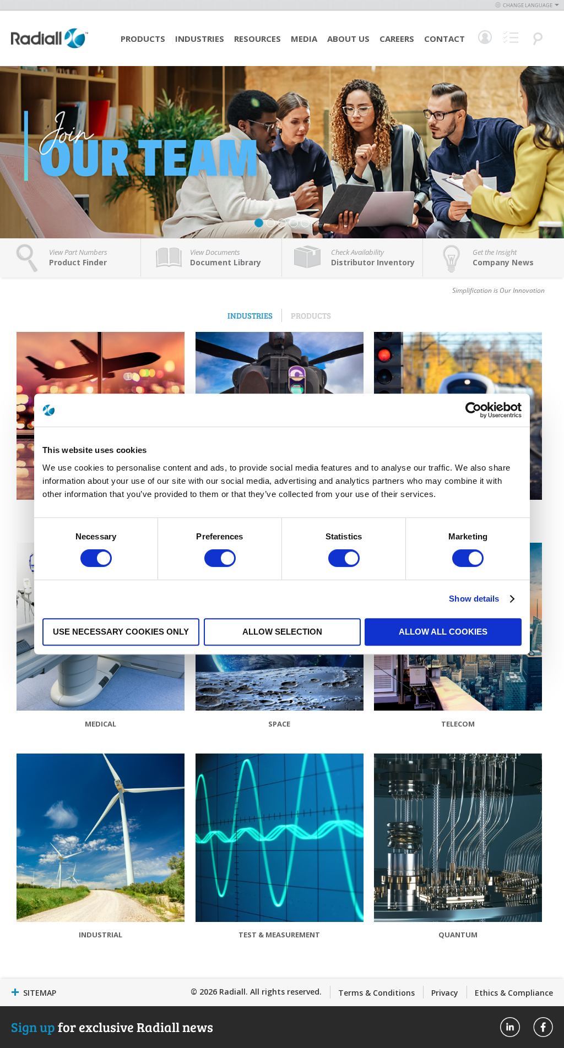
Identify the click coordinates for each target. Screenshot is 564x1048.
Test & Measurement (279, 935)
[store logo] (49, 47)
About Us (348, 38)
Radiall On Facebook (543, 1027)
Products (143, 38)
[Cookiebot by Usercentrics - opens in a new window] (473, 410)
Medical (100, 724)
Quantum (458, 935)
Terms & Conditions (376, 992)
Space (279, 724)
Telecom (458, 724)
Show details (474, 598)
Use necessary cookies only (121, 631)
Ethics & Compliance (514, 992)
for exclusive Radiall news (112, 1027)
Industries (199, 38)
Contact (444, 38)
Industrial (100, 935)
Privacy (444, 992)
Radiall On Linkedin (510, 1027)
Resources (257, 38)
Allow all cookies (443, 631)
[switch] (220, 559)
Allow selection (282, 631)
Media (304, 38)
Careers (396, 38)
